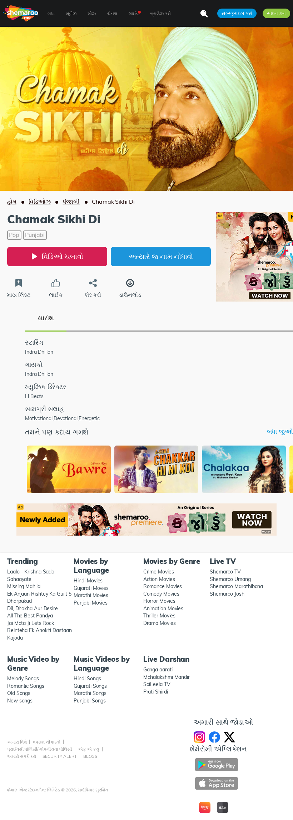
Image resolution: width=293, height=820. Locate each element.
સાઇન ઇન (276, 13)
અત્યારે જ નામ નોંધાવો (161, 256)
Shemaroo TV (225, 571)
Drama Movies (159, 623)
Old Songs (18, 693)
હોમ (11, 201)
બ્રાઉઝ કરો (160, 13)
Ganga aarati (158, 669)
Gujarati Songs (90, 686)
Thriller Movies (159, 615)
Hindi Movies (88, 580)
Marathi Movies (91, 595)
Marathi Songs (90, 693)
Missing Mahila (23, 586)
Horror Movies (159, 601)
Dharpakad (19, 601)
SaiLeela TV (156, 684)
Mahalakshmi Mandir (166, 677)
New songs (20, 700)
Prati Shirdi (155, 692)
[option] (69, 470)
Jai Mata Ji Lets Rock (30, 623)
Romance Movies (162, 586)
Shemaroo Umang (230, 579)
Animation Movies (163, 608)
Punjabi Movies (91, 603)
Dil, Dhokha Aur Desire (32, 608)
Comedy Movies (161, 594)
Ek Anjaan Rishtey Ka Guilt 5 (39, 594)
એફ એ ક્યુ (88, 749)
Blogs (90, 756)
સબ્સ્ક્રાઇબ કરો (237, 13)
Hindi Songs (87, 678)
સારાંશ (46, 318)
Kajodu (15, 638)
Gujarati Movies (91, 588)
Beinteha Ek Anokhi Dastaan (39, 630)
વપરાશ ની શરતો (46, 742)
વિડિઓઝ (40, 201)
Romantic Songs (25, 686)
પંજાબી (71, 201)
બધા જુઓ (280, 432)
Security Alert (60, 756)
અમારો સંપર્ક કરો (21, 756)
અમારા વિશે (16, 742)
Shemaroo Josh (227, 594)
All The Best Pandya (30, 615)
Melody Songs (23, 678)
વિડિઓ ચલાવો (62, 256)
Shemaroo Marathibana (236, 586)
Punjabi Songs (90, 700)
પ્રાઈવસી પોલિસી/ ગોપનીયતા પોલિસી (39, 749)
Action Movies (159, 579)
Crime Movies (158, 571)
